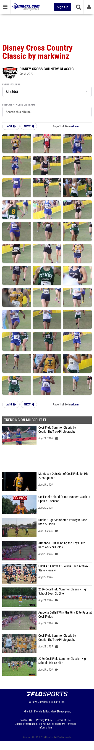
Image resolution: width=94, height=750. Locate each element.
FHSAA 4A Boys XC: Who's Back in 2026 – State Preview (64, 568)
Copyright (43, 702)
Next (27, 126)
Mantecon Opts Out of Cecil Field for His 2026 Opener (63, 476)
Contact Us (26, 720)
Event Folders (11, 84)
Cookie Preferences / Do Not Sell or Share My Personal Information (45, 725)
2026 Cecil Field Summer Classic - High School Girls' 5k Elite (62, 661)
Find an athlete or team (18, 104)
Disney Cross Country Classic (46, 69)
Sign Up (62, 7)
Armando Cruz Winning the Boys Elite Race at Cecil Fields (61, 545)
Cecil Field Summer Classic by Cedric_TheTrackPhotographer (57, 430)
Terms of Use (63, 720)
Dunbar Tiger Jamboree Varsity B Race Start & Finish (62, 522)
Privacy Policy (44, 720)
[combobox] (47, 112)
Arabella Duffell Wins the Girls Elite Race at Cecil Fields (65, 615)
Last (9, 126)
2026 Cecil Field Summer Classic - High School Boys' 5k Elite (62, 591)
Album (75, 126)
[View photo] (16, 143)
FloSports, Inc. (57, 702)
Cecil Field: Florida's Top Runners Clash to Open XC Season (64, 499)
